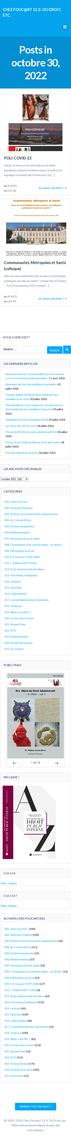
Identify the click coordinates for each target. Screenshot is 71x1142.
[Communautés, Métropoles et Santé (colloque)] (35, 227)
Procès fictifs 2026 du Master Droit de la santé (33, 442)
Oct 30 (12, 190)
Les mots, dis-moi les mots (21, 425)
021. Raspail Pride (15, 624)
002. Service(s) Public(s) (18, 508)
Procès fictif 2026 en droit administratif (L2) (31, 431)
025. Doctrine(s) (14, 648)
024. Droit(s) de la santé (19, 642)
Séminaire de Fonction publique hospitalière (31, 384)
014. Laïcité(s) (13, 581)
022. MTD (10, 630)
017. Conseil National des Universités (27, 599)
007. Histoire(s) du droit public (22, 538)
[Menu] (65, 27)
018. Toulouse (13, 606)
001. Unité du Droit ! (17, 501)
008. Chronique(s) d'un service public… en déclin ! (33, 544)
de (35, 762)
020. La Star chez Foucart (19, 618)
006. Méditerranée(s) (17, 532)
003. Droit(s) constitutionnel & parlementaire (31, 514)
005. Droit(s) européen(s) (19, 526)
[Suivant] (56, 762)
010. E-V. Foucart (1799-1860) (22, 557)
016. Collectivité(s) (16, 593)
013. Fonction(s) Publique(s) (21, 575)
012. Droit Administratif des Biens (24, 569)
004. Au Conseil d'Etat (18, 520)
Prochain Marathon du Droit (21, 452)
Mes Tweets (9, 883)
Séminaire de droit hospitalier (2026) (26, 419)
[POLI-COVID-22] (35, 122)
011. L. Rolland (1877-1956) (21, 563)
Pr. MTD (12, 185)
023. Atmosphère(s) (16, 636)
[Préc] (14, 762)
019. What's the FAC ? (18, 612)
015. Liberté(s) (13, 587)
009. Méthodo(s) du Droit (19, 550)
